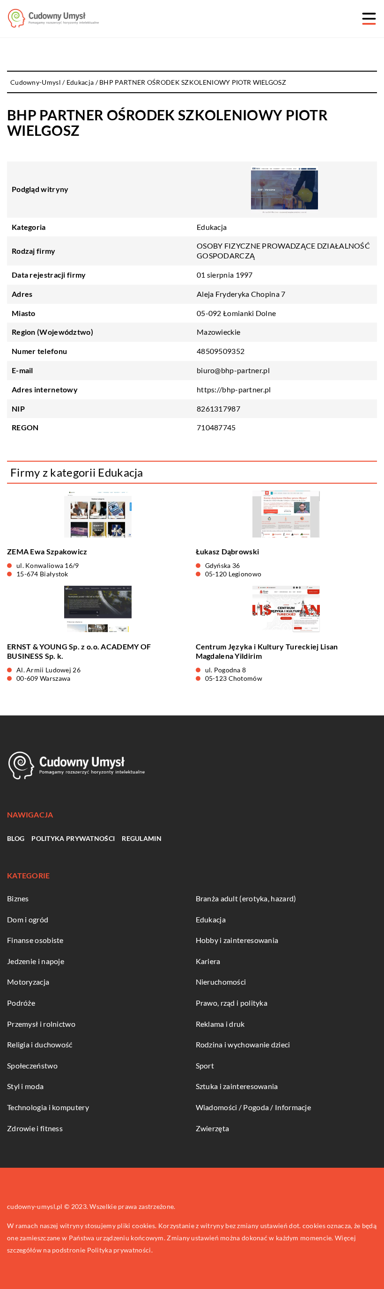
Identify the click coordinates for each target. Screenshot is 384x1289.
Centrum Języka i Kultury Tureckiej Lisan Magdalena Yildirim (267, 651)
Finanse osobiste (35, 939)
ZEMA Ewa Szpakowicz (47, 551)
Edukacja (212, 226)
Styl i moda (25, 1086)
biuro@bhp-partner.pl (233, 370)
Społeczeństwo (32, 1065)
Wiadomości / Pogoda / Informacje (253, 1107)
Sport (205, 1065)
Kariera (208, 961)
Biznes (18, 898)
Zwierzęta (212, 1128)
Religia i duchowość (40, 1044)
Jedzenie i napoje (35, 961)
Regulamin (142, 838)
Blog (15, 838)
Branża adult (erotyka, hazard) (246, 898)
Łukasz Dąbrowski (227, 551)
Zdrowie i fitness (35, 1128)
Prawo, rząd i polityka (232, 1002)
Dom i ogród (27, 919)
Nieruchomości (221, 981)
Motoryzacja (28, 981)
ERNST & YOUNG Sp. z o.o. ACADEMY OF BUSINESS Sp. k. (79, 651)
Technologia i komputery (48, 1107)
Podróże (21, 1002)
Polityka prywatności (73, 838)
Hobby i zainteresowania (237, 939)
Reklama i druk (220, 1023)
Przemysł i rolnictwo (41, 1023)
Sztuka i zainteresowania (237, 1086)
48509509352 (220, 350)
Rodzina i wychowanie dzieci (243, 1044)
